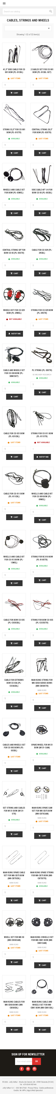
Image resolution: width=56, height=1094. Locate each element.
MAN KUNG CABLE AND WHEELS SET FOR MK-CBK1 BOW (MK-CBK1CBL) (42, 1005)
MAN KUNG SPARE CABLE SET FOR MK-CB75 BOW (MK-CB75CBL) (14, 875)
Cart (14, 93)
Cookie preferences (46, 1088)
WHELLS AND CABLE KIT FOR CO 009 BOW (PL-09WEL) (42, 496)
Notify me (14, 334)
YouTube (28, 1069)
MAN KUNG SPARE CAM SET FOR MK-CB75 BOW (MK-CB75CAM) (42, 811)
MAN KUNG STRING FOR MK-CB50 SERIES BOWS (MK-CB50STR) (42, 683)
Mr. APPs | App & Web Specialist (31, 1090)
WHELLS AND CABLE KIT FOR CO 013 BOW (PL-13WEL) (13, 560)
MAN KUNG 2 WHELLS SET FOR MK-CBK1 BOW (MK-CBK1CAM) (41, 940)
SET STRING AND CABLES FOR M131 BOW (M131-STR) (14, 811)
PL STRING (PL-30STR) (42, 370)
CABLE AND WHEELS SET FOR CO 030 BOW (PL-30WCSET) (14, 373)
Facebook (21, 1069)
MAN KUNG (42, 690)
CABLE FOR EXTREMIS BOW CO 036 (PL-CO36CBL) (14, 683)
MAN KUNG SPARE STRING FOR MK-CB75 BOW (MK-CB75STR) (42, 875)
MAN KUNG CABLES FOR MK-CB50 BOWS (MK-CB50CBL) (14, 1005)
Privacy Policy (33, 1088)
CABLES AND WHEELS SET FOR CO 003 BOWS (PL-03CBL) (14, 748)
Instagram (34, 1069)
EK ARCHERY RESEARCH (42, 374)
